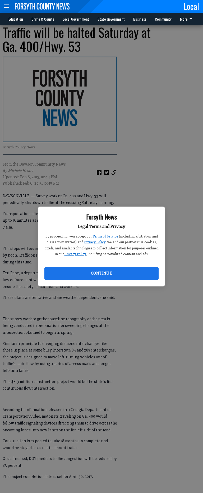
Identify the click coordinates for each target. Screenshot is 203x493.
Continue (101, 273)
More (184, 19)
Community (163, 19)
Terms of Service (105, 236)
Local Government (76, 19)
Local (191, 6)
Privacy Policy (94, 242)
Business (139, 19)
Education (15, 19)
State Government (111, 19)
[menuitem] (163, 19)
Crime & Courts (42, 19)
